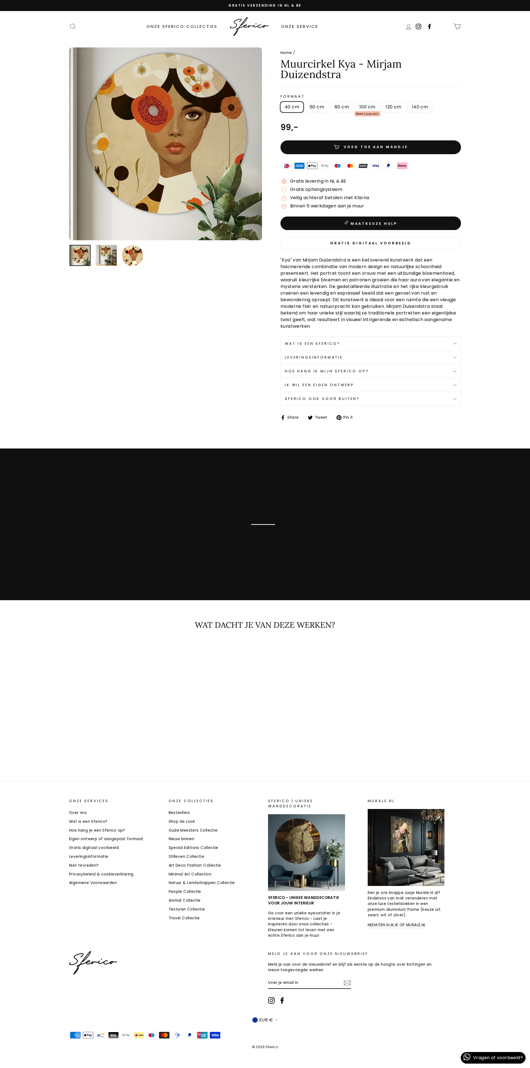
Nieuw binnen (182, 839)
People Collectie (185, 891)
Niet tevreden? (84, 865)
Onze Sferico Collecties (182, 26)
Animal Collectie (185, 900)
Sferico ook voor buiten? (322, 398)
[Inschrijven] (347, 982)
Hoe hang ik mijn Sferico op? (327, 371)
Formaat (292, 96)
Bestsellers (179, 812)
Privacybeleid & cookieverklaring (101, 874)
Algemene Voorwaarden (93, 882)
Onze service (299, 26)
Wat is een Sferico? (312, 343)
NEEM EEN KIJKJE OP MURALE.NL (397, 925)
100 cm (367, 107)
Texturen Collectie (187, 909)
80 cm (342, 107)
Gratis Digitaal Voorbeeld (371, 243)
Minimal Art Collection (190, 874)
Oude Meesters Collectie (193, 830)
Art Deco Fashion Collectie (195, 865)
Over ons (78, 812)
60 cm (317, 107)
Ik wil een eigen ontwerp (319, 385)
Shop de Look (182, 821)
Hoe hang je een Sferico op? (97, 830)
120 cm (393, 107)
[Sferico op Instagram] (271, 1000)
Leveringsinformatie (314, 357)
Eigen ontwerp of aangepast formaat (106, 839)
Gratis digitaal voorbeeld (94, 847)
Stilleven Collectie (187, 856)
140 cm (420, 107)
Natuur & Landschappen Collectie (202, 882)
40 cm (292, 107)
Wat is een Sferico (59, 567)
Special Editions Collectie (193, 847)
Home (286, 52)
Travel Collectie (184, 918)
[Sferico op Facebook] (445, 26)
